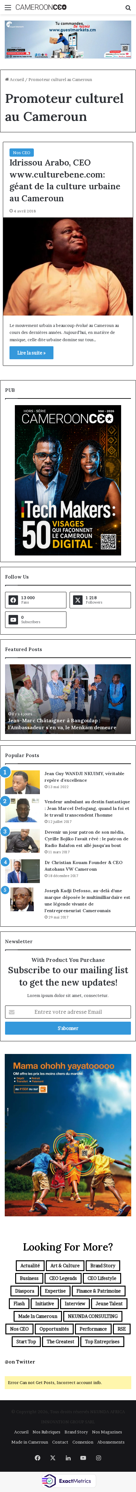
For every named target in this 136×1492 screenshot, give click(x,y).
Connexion (82, 1442)
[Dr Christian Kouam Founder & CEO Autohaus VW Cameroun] (22, 871)
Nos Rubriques (46, 1431)
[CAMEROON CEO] (41, 7)
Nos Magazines (107, 1431)
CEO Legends (63, 1278)
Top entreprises (102, 1341)
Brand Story (102, 1265)
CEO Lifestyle (102, 1278)
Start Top (26, 1341)
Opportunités (54, 1329)
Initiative (44, 1303)
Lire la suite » (31, 352)
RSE (122, 1329)
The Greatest (60, 1341)
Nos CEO (21, 152)
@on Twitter (20, 1362)
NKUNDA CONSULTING (93, 1316)
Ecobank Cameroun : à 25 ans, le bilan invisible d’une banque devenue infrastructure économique (67, 720)
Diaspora (24, 1291)
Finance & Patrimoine (99, 1291)
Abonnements (111, 1442)
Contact (60, 1442)
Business (29, 1278)
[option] (68, 699)
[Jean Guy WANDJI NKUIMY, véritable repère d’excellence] (22, 782)
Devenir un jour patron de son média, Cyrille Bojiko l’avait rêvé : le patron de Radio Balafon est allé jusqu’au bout (86, 838)
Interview (75, 1303)
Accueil (16, 79)
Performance (93, 1329)
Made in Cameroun (37, 1316)
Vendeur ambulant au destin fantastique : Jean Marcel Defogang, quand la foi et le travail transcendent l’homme (87, 808)
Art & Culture (65, 1265)
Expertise (55, 1291)
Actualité (30, 1265)
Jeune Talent (109, 1303)
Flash (19, 1303)
